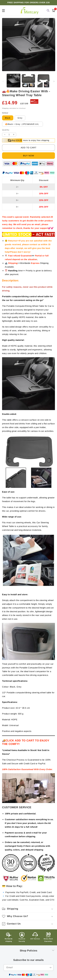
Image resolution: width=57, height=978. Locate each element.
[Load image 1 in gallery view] (13, 80)
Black (7, 118)
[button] (28, 909)
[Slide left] (3, 81)
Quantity (5, 130)
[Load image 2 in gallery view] (28, 80)
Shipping (5, 108)
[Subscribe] (50, 967)
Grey (20, 118)
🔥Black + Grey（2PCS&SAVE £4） (22, 124)
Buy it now (28, 155)
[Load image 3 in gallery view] (43, 80)
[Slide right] (54, 81)
